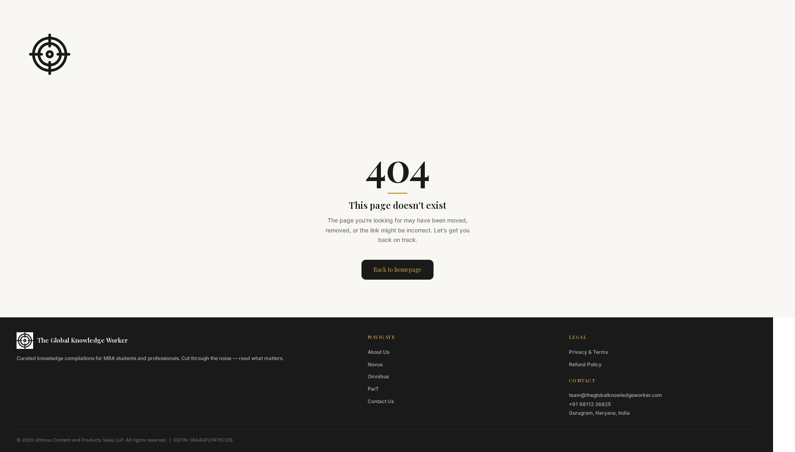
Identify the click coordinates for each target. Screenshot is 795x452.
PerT (373, 389)
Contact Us (381, 401)
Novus (375, 364)
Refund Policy (585, 364)
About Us (378, 352)
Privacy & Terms (588, 352)
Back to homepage (397, 269)
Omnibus (378, 376)
